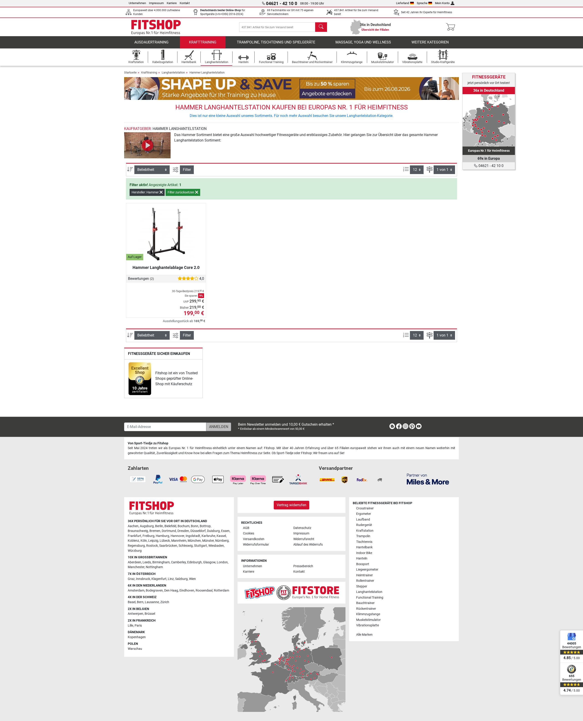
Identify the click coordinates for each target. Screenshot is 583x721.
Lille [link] (130, 625)
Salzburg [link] (181, 579)
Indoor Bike (364, 553)
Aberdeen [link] (134, 562)
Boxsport (362, 564)
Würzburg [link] (135, 551)
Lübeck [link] (165, 541)
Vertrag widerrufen (291, 505)
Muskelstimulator (368, 620)
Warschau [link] (135, 649)
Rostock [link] (152, 546)
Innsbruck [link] (143, 579)
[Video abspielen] (147, 145)
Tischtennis (364, 542)
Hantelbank (364, 547)
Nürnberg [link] (222, 541)
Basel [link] (132, 602)
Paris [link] (138, 625)
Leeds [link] (147, 562)
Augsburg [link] (147, 526)
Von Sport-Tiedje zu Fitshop (148, 443)
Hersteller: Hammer (145, 192)
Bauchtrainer (365, 603)
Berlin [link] (159, 526)
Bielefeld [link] (170, 526)
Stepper (361, 586)
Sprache (422, 3)
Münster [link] (208, 541)
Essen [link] (225, 531)
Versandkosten (253, 539)
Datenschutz (302, 528)
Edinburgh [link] (194, 562)
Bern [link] (140, 602)
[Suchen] (321, 27)
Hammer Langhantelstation (207, 72)
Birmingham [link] (161, 562)
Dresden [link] (183, 531)
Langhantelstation (173, 72)
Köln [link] (144, 541)
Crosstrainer (365, 508)
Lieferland (402, 3)
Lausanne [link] (152, 602)
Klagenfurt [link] (158, 579)
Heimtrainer (364, 575)
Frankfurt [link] (134, 536)
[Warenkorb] (452, 27)
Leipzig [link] (153, 541)
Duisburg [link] (213, 531)
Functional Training (369, 598)
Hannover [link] (177, 536)
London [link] (222, 562)
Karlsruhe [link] (208, 536)
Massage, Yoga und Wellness (363, 42)
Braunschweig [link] (138, 531)
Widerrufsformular (256, 544)
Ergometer (363, 514)
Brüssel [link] (150, 614)
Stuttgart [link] (200, 546)
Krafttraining (202, 42)
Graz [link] (131, 579)
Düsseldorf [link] (198, 531)
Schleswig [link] (186, 546)
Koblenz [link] (133, 541)
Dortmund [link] (169, 531)
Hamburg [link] (162, 536)
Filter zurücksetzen (181, 192)
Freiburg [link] (148, 536)
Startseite (130, 72)
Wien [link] (192, 579)
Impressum (156, 3)
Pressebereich (303, 566)
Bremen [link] (154, 531)
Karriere (172, 3)
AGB (246, 528)
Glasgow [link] (209, 562)
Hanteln (361, 558)
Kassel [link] (221, 536)
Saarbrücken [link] (168, 546)
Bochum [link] (183, 526)
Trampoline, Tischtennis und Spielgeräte (276, 42)
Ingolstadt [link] (193, 536)
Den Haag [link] (171, 590)
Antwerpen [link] (135, 614)
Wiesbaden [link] (216, 546)
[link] (139, 378)
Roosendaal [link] (204, 590)
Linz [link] (171, 579)
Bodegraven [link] (154, 590)
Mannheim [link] (178, 541)
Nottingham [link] (154, 567)
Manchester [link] (136, 567)
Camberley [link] (178, 562)
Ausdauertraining (151, 42)
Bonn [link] (194, 526)
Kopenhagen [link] (137, 637)
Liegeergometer (367, 570)
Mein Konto (442, 3)
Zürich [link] (164, 602)
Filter (187, 169)
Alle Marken (364, 635)
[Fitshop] (156, 27)
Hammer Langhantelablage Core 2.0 (166, 267)
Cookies (248, 533)
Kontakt (185, 3)
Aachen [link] (133, 526)
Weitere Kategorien (430, 42)
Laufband (363, 519)
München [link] (194, 541)
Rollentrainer (365, 581)
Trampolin (363, 536)
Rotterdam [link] (221, 590)
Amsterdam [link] (136, 590)
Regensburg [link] (136, 546)
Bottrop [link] (205, 526)
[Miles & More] (428, 479)
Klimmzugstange (368, 614)
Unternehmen (137, 3)
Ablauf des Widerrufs (308, 544)
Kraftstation (364, 531)
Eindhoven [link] (186, 590)
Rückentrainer (366, 609)
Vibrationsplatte (367, 625)
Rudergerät (364, 525)
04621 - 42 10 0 (491, 166)
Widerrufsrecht (303, 539)
